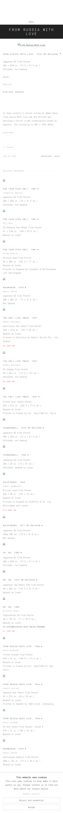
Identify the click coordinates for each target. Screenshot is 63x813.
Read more (8, 133)
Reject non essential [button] (31, 800)
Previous (46, 156)
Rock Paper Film (31, 10)
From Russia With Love (31, 31)
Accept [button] (31, 807)
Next (57, 156)
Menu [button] (31, 21)
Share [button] (10, 147)
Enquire (7, 84)
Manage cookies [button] (31, 794)
